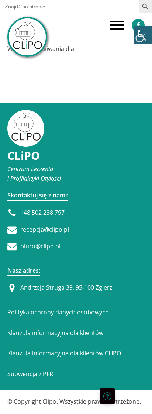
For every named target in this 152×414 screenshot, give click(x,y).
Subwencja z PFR (30, 374)
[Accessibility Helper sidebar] (143, 35)
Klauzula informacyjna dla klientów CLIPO (64, 353)
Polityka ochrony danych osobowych (58, 312)
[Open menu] (117, 25)
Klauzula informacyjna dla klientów (55, 333)
